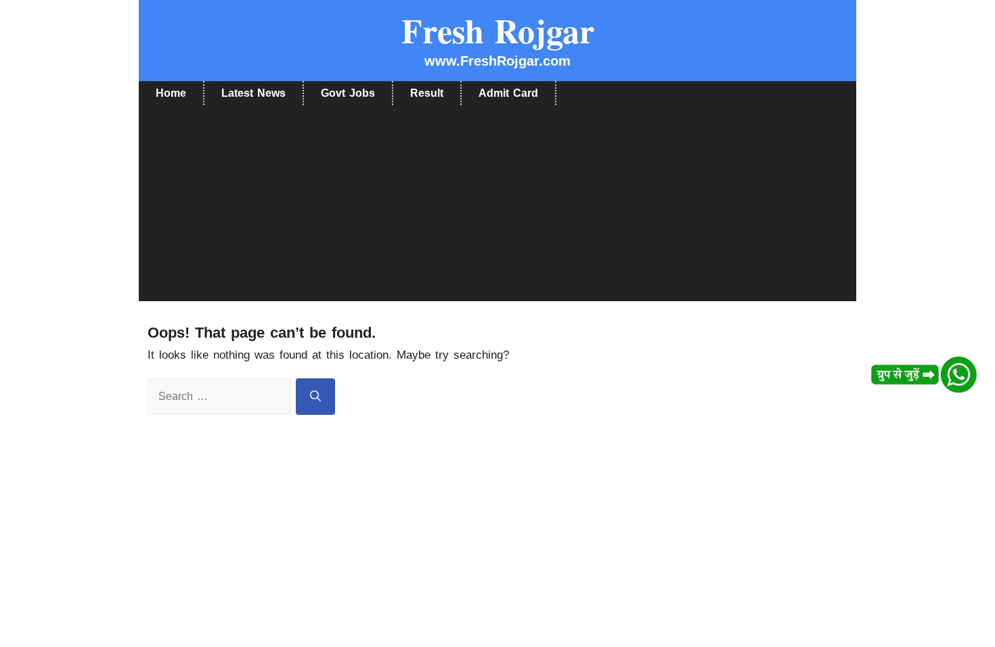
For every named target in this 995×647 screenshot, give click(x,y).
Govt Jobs (348, 93)
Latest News (253, 93)
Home (171, 93)
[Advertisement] (497, 206)
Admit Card (508, 93)
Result (426, 93)
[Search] (315, 396)
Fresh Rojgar (497, 30)
